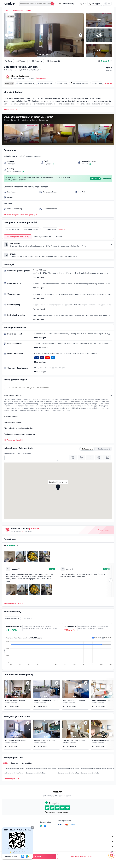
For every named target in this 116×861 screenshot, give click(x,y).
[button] (32, 827)
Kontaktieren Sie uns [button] (10, 852)
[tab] (6, 763)
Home (6, 10)
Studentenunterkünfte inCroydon (68, 768)
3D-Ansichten (37, 61)
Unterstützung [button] (68, 3)
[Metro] (90, 457)
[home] (10, 3)
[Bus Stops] (99, 457)
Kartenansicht (55, 61)
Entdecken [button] (7, 841)
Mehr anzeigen (40, 338)
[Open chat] (112, 857)
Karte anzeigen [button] (41, 78)
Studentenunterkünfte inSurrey (91, 773)
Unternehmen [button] (8, 836)
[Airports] (107, 457)
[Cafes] (81, 457)
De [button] (84, 3)
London (28, 10)
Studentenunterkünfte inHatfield (68, 773)
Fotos (10, 61)
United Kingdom (17, 10)
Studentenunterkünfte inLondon (14, 768)
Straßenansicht (104, 449)
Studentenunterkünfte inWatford (14, 773)
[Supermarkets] (73, 457)
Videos (22, 61)
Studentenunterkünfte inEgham (36, 773)
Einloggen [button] (96, 3)
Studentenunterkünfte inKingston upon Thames (41, 768)
